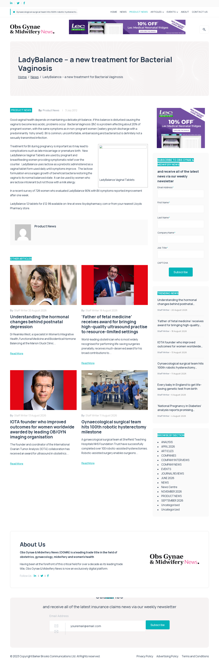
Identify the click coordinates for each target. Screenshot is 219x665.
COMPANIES (168, 455)
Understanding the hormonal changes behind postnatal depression (177, 304)
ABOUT (185, 11)
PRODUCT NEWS (138, 11)
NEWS (123, 11)
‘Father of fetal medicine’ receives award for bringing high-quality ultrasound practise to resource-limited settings (180, 327)
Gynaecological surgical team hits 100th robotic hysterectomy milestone (180, 367)
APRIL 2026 (168, 446)
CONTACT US (199, 11)
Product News (51, 110)
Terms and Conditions (195, 656)
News (35, 77)
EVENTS (171, 11)
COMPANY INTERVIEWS (175, 460)
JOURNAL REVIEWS (172, 473)
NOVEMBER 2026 (171, 491)
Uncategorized (170, 509)
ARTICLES (156, 11)
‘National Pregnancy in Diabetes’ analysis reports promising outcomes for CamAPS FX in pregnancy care (179, 412)
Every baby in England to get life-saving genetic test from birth (47, 11)
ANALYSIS (167, 442)
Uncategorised (170, 505)
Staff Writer (163, 309)
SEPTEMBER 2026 (172, 500)
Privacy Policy (145, 656)
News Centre (169, 487)
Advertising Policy (167, 656)
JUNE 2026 (167, 478)
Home (22, 77)
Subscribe (181, 272)
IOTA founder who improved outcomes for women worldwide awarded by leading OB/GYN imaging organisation (179, 348)
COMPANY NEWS (171, 464)
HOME (113, 11)
